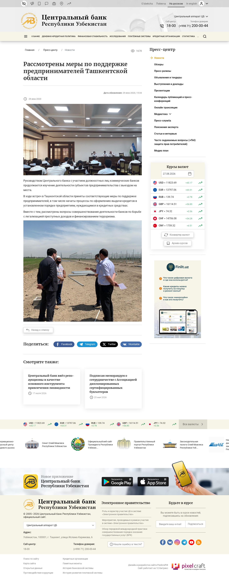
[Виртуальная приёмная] (54, 3)
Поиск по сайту (31, 559)
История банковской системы (78, 568)
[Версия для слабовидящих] (24, 3)
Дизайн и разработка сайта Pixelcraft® (148, 565)
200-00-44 (193, 25)
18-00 (171, 25)
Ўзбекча (161, 3)
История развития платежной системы (83, 573)
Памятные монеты (72, 563)
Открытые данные (32, 568)
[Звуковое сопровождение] (32, 3)
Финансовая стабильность (92, 36)
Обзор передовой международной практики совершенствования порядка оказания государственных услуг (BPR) (124, 532)
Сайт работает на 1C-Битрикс (153, 568)
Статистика (188, 36)
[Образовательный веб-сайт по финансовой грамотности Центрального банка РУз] (177, 299)
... (198, 36)
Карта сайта (29, 563)
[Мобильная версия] (39, 3)
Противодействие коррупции (38, 573)
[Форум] (46, 3)
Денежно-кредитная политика (59, 36)
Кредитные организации (166, 36)
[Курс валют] (69, 3)
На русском (176, 3)
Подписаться (195, 524)
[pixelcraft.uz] (188, 566)
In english (191, 3)
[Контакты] (61, 3)
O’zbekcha (147, 3)
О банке (35, 36)
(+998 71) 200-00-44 (84, 549)
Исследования (118, 36)
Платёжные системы (139, 36)
